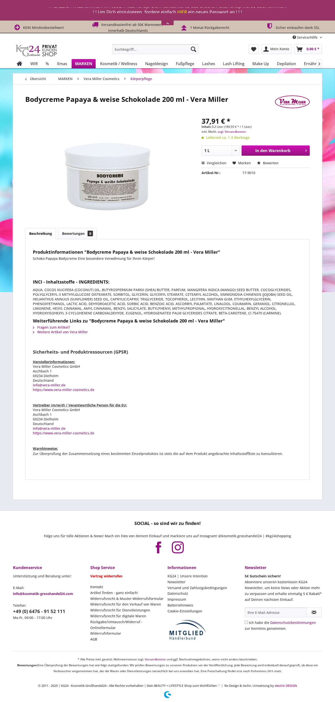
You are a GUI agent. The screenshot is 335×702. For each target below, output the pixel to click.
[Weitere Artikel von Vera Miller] (292, 104)
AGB (93, 639)
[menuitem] (155, 49)
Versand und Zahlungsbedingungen (197, 587)
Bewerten (270, 163)
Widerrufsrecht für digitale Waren (118, 616)
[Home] (19, 63)
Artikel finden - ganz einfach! (114, 592)
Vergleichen (216, 163)
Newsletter (176, 582)
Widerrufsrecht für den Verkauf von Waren (125, 604)
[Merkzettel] (253, 49)
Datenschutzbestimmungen (293, 622)
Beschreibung (40, 233)
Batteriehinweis (180, 605)
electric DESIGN (286, 685)
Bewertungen (76, 233)
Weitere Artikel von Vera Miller (62, 332)
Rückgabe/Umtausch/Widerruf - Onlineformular (116, 624)
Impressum (177, 599)
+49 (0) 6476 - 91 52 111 (39, 611)
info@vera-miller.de (49, 385)
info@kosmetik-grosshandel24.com (43, 593)
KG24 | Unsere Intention (188, 576)
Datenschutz (178, 593)
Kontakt (96, 586)
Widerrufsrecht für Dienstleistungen (120, 610)
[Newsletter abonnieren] (314, 612)
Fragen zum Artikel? (53, 327)
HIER (182, 10)
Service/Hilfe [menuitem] (307, 37)
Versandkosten (155, 659)
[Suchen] (193, 49)
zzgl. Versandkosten (232, 132)
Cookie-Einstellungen (185, 611)
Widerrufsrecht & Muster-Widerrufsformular (127, 598)
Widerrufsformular (105, 633)
